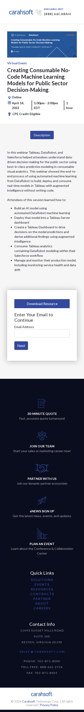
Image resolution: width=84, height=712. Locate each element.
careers (42, 608)
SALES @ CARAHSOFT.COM (42, 651)
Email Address (24, 327)
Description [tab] (42, 135)
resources (42, 589)
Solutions (42, 580)
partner (42, 599)
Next (21, 345)
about (42, 603)
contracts (42, 594)
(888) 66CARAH (57, 14)
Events (42, 584)
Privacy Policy (49, 705)
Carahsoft (28, 701)
